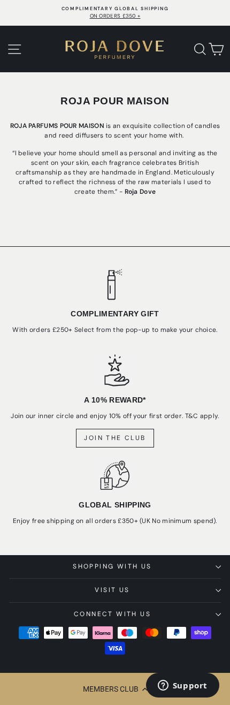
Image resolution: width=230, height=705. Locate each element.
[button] (115, 689)
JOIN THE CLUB (114, 438)
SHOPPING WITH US (112, 566)
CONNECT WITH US (112, 614)
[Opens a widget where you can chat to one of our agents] (182, 686)
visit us (112, 590)
